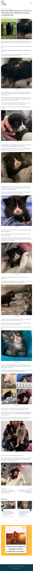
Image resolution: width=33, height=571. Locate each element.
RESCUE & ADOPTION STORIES (6, 8)
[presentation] (8, 505)
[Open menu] (31, 3)
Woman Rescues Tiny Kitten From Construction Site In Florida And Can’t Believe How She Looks (8, 490)
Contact (22, 566)
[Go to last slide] (2, 510)
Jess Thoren (9, 92)
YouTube (17, 89)
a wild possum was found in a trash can (21, 98)
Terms (19, 566)
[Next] (30, 510)
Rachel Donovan (4, 17)
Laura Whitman (22, 516)
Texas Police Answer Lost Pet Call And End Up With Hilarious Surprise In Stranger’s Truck (25, 490)
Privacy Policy (15, 566)
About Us (10, 566)
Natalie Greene (5, 516)
